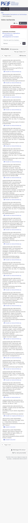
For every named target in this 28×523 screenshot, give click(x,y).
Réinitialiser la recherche (19, 26)
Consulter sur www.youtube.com (12, 397)
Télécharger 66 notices (18, 449)
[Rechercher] (23, 43)
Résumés (23, 55)
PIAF (2, 12)
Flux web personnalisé (20, 453)
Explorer (23, 23)
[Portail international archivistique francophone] (14, 3)
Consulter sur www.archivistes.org (13, 71)
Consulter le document (10, 427)
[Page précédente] (2, 55)
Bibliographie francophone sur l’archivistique (15, 14)
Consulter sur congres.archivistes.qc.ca (14, 415)
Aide (16, 23)
